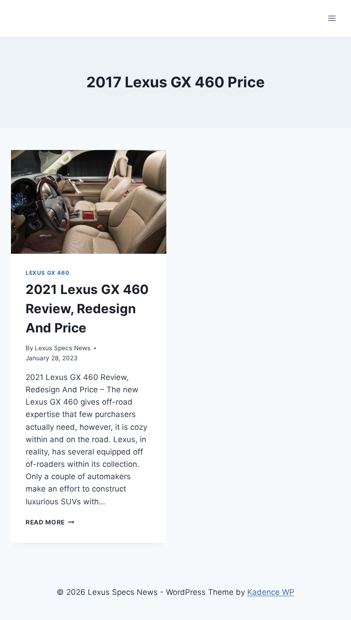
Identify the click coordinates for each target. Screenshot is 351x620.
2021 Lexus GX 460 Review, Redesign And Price (87, 309)
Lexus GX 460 (47, 272)
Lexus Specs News (62, 348)
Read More (50, 522)
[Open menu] (331, 18)
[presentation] (88, 202)
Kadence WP (270, 592)
